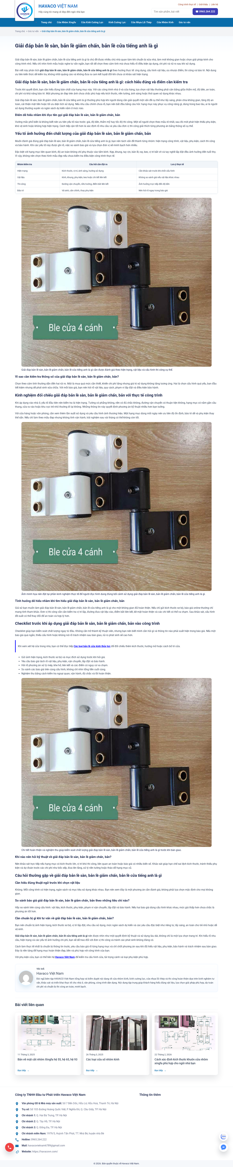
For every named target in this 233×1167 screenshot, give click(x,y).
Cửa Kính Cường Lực (92, 22)
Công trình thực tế (187, 4)
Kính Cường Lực (117, 22)
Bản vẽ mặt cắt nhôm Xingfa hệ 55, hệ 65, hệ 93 (47, 1059)
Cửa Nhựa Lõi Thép (141, 22)
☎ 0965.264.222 (205, 11)
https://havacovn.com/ (45, 1151)
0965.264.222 (39, 1139)
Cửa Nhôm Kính (165, 22)
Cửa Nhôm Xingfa (66, 22)
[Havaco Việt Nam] (24, 10)
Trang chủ (46, 22)
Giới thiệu (203, 4)
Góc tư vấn (184, 22)
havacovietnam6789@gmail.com (46, 1145)
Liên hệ (214, 4)
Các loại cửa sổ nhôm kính (102, 1059)
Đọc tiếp (23, 1070)
